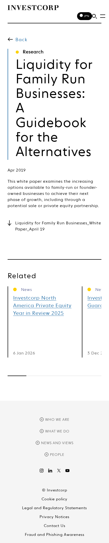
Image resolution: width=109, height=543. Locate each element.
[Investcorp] (33, 8)
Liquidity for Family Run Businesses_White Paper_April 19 (58, 226)
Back (21, 40)
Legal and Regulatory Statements (54, 508)
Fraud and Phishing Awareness (54, 535)
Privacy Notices (54, 517)
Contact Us (54, 526)
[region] (54, 376)
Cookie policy (54, 499)
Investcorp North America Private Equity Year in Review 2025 (42, 306)
